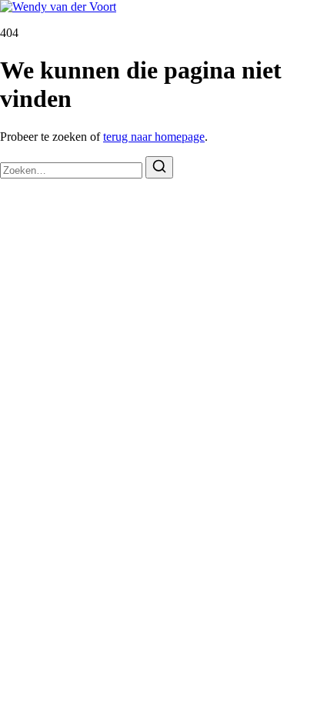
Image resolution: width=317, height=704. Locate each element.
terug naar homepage (154, 136)
